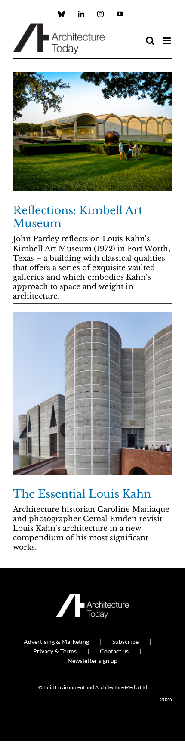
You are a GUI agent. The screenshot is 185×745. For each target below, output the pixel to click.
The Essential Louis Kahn (82, 494)
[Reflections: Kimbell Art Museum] (92, 132)
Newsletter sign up (92, 660)
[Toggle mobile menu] (167, 40)
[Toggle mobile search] (150, 40)
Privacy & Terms (55, 651)
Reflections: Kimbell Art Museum (77, 217)
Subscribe (125, 641)
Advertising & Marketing (56, 641)
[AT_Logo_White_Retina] (92, 597)
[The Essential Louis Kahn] (92, 393)
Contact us (114, 651)
